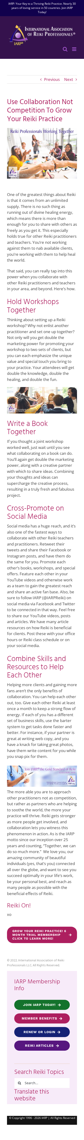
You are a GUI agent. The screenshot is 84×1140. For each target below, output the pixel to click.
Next (68, 79)
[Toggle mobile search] (65, 49)
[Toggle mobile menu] (74, 49)
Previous (52, 79)
